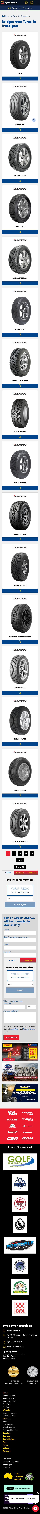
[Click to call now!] (26, 2)
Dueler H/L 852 (20, 790)
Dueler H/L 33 (20, 688)
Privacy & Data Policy (16, 1508)
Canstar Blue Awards (11, 1461)
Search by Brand (9, 1401)
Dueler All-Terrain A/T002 (20, 637)
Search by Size (8, 1398)
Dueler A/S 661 (20, 432)
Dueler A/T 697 (20, 534)
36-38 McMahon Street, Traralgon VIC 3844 (22, 1336)
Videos (6, 1448)
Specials (6, 1433)
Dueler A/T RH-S (20, 585)
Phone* (15, 937)
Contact (6, 1436)
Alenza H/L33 (20, 227)
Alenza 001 (20, 124)
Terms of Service (29, 1029)
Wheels (6, 1410)
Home (6, 16)
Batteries (6, 1421)
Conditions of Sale (29, 1508)
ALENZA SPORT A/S (20, 278)
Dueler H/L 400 (20, 739)
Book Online (8, 1439)
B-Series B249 (20, 329)
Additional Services (10, 1430)
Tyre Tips (6, 1407)
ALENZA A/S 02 (20, 176)
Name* (6, 930)
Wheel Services (9, 1427)
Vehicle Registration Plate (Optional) (12, 1002)
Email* (6, 944)
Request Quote (11, 1038)
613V (20, 73)
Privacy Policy (14, 1029)
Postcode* (7, 952)
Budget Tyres (7, 1464)
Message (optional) (10, 1011)
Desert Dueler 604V (20, 381)
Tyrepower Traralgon (22, 8)
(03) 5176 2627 (14, 1342)
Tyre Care (6, 1404)
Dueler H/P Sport (20, 841)
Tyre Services (8, 1424)
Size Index (7, 1459)
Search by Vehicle (9, 1395)
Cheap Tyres (7, 1467)
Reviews (7, 1451)
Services (6, 1418)
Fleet (5, 1442)
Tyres (5, 1393)
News (5, 1445)
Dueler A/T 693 (20, 483)
